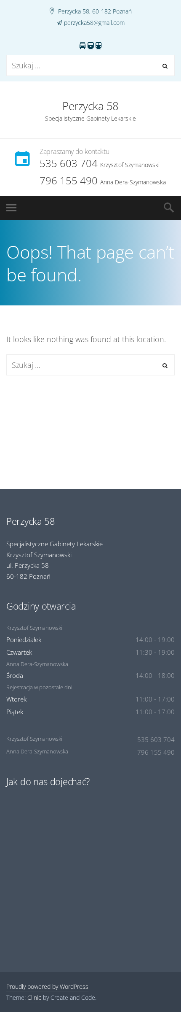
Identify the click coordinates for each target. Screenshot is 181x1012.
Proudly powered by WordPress (47, 986)
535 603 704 (69, 163)
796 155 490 (69, 180)
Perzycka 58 (90, 105)
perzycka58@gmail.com (94, 23)
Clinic (34, 997)
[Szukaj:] (90, 66)
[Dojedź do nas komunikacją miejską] (91, 46)
